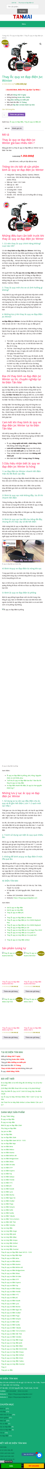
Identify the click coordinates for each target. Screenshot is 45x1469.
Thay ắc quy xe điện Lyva (10, 1304)
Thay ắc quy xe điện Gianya (10, 1288)
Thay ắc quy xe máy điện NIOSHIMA (14, 1349)
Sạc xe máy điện (6, 1228)
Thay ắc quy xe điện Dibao (10, 1273)
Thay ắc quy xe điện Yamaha (11, 1337)
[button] (40, 44)
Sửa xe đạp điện (5, 1430)
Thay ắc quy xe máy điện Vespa (12, 1352)
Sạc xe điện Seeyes (8, 1207)
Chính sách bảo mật (7, 1456)
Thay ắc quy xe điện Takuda (11, 1328)
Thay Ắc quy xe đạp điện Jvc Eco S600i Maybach (24, 925)
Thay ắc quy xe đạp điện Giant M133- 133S (16, 1252)
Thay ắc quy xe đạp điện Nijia (11, 1255)
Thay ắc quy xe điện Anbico (10, 1261)
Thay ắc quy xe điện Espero (11, 1282)
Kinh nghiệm (4, 1417)
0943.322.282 (23, 1391)
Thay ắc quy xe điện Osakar (11, 1313)
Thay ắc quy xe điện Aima (10, 1258)
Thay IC (3, 1367)
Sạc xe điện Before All (8, 1155)
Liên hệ (14, 3)
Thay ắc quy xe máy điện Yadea (12, 1361)
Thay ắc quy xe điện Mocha (10, 1307)
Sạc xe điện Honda (7, 1180)
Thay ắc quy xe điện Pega (10, 1316)
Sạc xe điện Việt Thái (8, 1222)
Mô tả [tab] (7, 128)
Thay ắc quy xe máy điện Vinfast (12, 1355)
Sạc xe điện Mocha (7, 1195)
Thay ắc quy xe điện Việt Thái (11, 1334)
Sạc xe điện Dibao (7, 1161)
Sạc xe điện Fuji (6, 1174)
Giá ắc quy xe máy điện (15, 910)
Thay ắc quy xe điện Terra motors (13, 1331)
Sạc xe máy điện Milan (9, 1237)
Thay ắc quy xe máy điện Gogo (12, 1340)
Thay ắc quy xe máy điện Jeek (11, 1343)
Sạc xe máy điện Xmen (9, 1246)
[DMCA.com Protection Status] (6, 1462)
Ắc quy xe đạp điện (16, 36)
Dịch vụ (2, 1408)
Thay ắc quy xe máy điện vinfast (18, 940)
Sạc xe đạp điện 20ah (8, 1137)
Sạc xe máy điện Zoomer (10, 1249)
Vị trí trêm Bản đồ (6, 1450)
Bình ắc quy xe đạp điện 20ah (11, 1125)
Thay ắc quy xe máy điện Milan (12, 1346)
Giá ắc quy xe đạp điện (15, 907)
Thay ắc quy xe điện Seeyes (11, 1319)
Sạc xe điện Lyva (7, 1192)
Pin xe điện (4, 1424)
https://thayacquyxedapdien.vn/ (19, 1397)
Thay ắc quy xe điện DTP (10, 1279)
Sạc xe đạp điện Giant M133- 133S (13, 1140)
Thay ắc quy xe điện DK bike (11, 1276)
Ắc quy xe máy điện (8, 1122)
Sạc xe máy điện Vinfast (9, 1243)
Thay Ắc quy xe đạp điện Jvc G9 (18, 927)
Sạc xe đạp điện (6, 1134)
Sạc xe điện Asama (7, 1152)
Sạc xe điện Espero (8, 1171)
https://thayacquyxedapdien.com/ (20, 1394)
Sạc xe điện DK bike (8, 1165)
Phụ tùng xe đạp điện (8, 1128)
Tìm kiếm (22, 11)
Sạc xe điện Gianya (7, 1177)
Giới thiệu (3, 1447)
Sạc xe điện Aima (7, 1146)
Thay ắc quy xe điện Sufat (10, 1322)
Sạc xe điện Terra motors (10, 1219)
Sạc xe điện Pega (7, 1204)
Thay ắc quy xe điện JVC (32, 122)
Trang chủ (5, 36)
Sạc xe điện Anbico (7, 1149)
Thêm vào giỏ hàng (17, 114)
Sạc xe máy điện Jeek (8, 1234)
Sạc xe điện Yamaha (8, 1225)
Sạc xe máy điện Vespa (9, 1240)
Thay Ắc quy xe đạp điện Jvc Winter (19, 917)
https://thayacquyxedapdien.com (25, 898)
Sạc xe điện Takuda (8, 1216)
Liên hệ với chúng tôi (7, 1459)
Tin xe (2, 1433)
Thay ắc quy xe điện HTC (10, 1294)
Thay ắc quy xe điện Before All (12, 1267)
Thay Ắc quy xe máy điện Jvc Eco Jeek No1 (22, 935)
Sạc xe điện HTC (7, 1183)
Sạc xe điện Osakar (8, 1201)
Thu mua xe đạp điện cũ (26, 3)
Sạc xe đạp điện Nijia (8, 1143)
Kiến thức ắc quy (6, 1414)
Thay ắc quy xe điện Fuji (9, 1285)
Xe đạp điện (4, 1436)
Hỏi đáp (3, 1411)
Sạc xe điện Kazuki (7, 1189)
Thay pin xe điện (7, 1370)
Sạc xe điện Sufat (7, 1210)
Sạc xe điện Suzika (7, 1213)
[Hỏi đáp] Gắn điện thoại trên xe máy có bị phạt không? (20, 1088)
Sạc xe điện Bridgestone (9, 1158)
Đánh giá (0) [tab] (17, 128)
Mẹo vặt (3, 1421)
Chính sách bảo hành (7, 1453)
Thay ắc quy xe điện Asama (10, 1264)
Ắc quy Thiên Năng (7, 1116)
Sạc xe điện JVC (6, 1186)
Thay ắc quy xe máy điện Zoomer (13, 1364)
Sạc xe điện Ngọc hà (8, 1198)
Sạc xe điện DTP (7, 1168)
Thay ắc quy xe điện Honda (10, 1291)
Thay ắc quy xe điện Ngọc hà (11, 1310)
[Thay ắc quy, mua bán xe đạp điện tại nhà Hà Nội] (22, 16)
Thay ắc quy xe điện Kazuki (10, 1300)
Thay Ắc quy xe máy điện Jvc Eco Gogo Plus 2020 (24, 930)
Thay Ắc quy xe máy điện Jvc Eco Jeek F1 (21, 932)
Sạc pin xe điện (6, 1131)
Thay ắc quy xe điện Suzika (10, 1325)
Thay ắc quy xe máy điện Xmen (12, 1358)
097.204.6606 (11, 1391)
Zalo (11, 1466)
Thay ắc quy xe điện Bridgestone (13, 1270)
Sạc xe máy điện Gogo (9, 1231)
